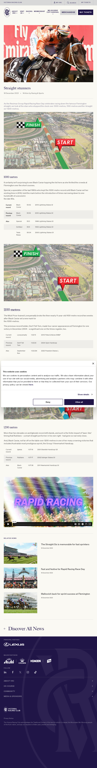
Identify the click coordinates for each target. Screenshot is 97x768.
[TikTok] (35, 672)
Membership (39, 11)
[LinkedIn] (5, 672)
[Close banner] (93, 363)
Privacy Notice (8, 718)
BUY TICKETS (86, 12)
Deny (48, 402)
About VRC (15, 12)
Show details (83, 394)
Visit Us (22, 12)
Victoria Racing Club (13, 2)
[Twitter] (20, 672)
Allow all (79, 402)
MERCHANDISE (68, 12)
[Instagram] (28, 672)
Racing (29, 11)
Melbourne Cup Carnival (53, 11)
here (31, 385)
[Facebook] (12, 672)
